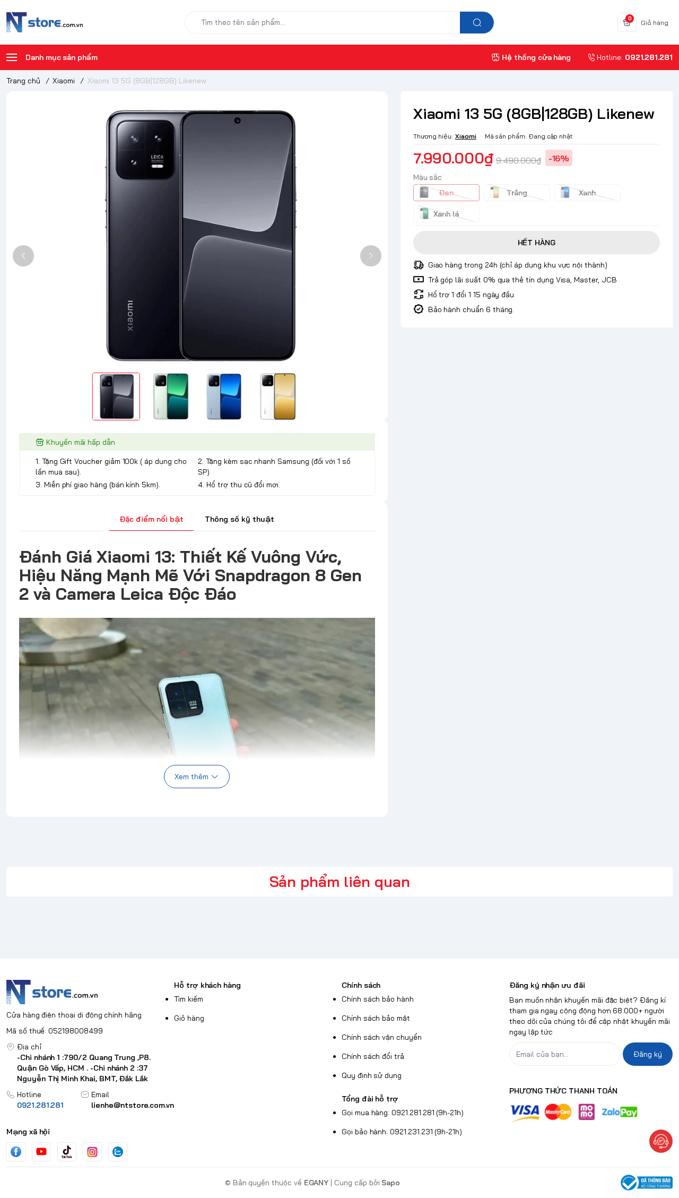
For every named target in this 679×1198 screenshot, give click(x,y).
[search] (477, 23)
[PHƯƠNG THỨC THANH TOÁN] (591, 1112)
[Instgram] (92, 1152)
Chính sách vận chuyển (382, 1037)
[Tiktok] (67, 1151)
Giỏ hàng (189, 1018)
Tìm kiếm (188, 999)
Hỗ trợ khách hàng (207, 985)
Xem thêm (191, 776)
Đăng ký (647, 1054)
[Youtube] (41, 1151)
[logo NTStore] (88, 992)
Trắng (517, 192)
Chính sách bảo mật (376, 1018)
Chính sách (361, 985)
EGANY (316, 1182)
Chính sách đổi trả (373, 1056)
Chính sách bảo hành (378, 999)
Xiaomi (465, 136)
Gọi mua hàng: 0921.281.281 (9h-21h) (403, 1112)
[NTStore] (44, 22)
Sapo (390, 1182)
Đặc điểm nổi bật (151, 519)
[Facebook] (16, 1151)
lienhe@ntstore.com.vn (132, 1105)
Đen (446, 192)
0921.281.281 (40, 1105)
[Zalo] (117, 1152)
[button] (23, 255)
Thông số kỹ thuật (239, 519)
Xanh (587, 192)
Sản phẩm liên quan (339, 881)
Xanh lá (446, 213)
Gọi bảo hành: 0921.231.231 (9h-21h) (402, 1131)
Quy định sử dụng (372, 1075)
